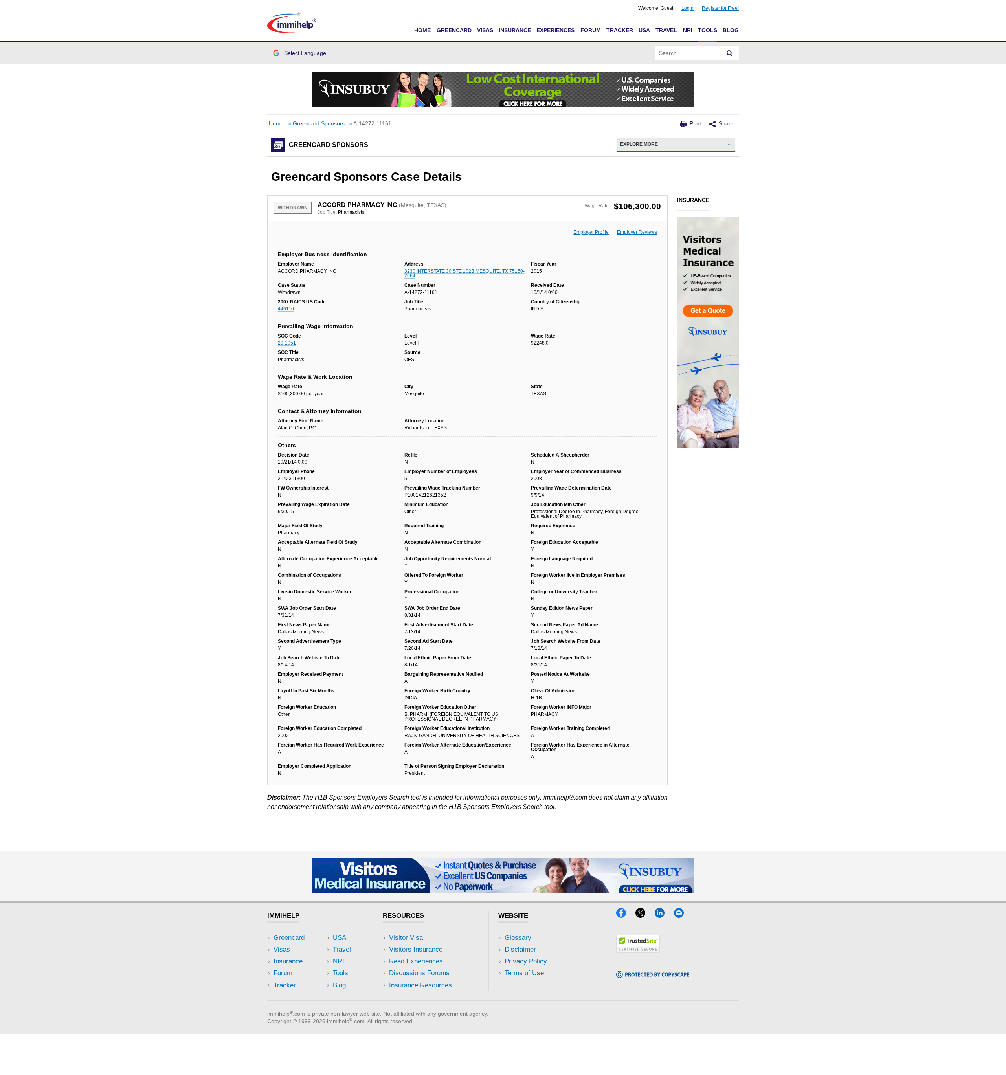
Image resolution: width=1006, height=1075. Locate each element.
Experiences (555, 30)
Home (422, 30)
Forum (590, 30)
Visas (485, 30)
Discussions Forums (419, 973)
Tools (707, 30)
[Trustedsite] (638, 950)
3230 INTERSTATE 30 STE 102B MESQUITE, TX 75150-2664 (464, 273)
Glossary (518, 937)
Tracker (619, 30)
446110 (286, 309)
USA (644, 30)
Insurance (515, 30)
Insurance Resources (420, 985)
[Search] (729, 53)
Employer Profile (591, 232)
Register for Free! (720, 8)
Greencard (454, 30)
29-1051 (287, 343)
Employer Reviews (637, 232)
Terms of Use (524, 973)
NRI (687, 30)
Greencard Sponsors (319, 124)
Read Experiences (416, 961)
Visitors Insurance (415, 949)
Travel (666, 30)
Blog (731, 30)
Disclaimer (520, 949)
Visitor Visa (406, 937)
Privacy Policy (526, 961)
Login (687, 8)
